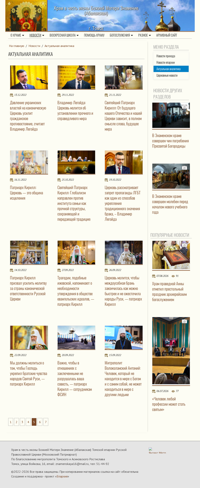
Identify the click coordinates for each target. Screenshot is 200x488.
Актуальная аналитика (59, 46)
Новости (35, 35)
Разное (143, 35)
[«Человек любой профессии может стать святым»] (171, 350)
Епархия (62, 476)
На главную (16, 46)
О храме (16, 35)
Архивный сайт (166, 35)
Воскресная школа (63, 35)
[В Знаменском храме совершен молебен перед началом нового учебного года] (171, 176)
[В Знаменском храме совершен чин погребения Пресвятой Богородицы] (171, 115)
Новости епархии (165, 62)
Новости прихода (165, 56)
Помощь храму (94, 35)
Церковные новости (167, 75)
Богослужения (120, 35)
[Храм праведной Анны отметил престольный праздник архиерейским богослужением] (171, 255)
